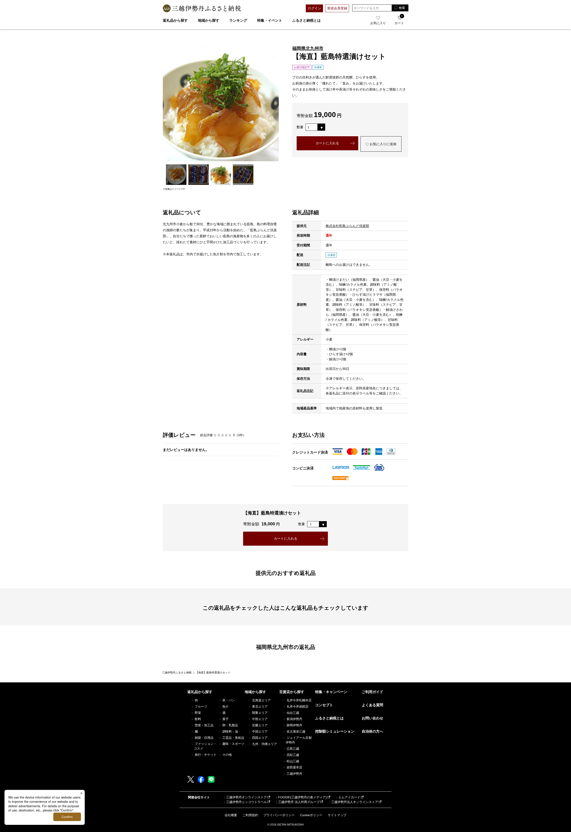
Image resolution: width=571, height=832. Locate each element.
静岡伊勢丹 (294, 725)
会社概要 (231, 815)
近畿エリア (259, 725)
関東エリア (259, 712)
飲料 (197, 719)
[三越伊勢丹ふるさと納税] (202, 8)
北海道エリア (261, 700)
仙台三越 (292, 712)
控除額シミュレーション (334, 731)
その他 (226, 754)
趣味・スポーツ (232, 743)
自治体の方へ (372, 731)
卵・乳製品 (229, 725)
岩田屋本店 (294, 767)
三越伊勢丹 (294, 773)
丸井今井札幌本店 (299, 700)
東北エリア (259, 706)
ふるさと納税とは (306, 20)
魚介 (225, 706)
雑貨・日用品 (203, 737)
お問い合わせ (372, 718)
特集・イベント (269, 20)
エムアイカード (349, 797)
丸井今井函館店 (297, 706)
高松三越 (292, 755)
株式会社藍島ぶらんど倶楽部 (347, 226)
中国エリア (259, 731)
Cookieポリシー (311, 815)
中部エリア (259, 719)
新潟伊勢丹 (294, 719)
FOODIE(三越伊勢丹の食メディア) (302, 797)
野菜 (197, 712)
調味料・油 (229, 731)
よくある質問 (372, 705)
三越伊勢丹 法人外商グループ (299, 802)
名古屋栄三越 (295, 731)
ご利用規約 (250, 815)
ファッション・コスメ (205, 746)
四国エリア (259, 737)
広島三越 (292, 748)
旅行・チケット (205, 754)
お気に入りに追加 (382, 144)
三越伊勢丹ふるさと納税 (177, 672)
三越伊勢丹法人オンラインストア (354, 802)
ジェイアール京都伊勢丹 (299, 740)
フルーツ (200, 706)
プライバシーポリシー (279, 815)
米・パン (228, 700)
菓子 (225, 719)
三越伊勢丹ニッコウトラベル (246, 802)
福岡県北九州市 (307, 48)
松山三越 (292, 761)
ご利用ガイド (372, 692)
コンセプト (324, 705)
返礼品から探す (175, 20)
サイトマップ (337, 815)
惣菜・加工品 (203, 725)
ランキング (238, 20)
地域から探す (208, 20)
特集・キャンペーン (331, 692)
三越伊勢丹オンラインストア (246, 797)
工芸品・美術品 (232, 737)
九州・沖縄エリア (264, 744)
